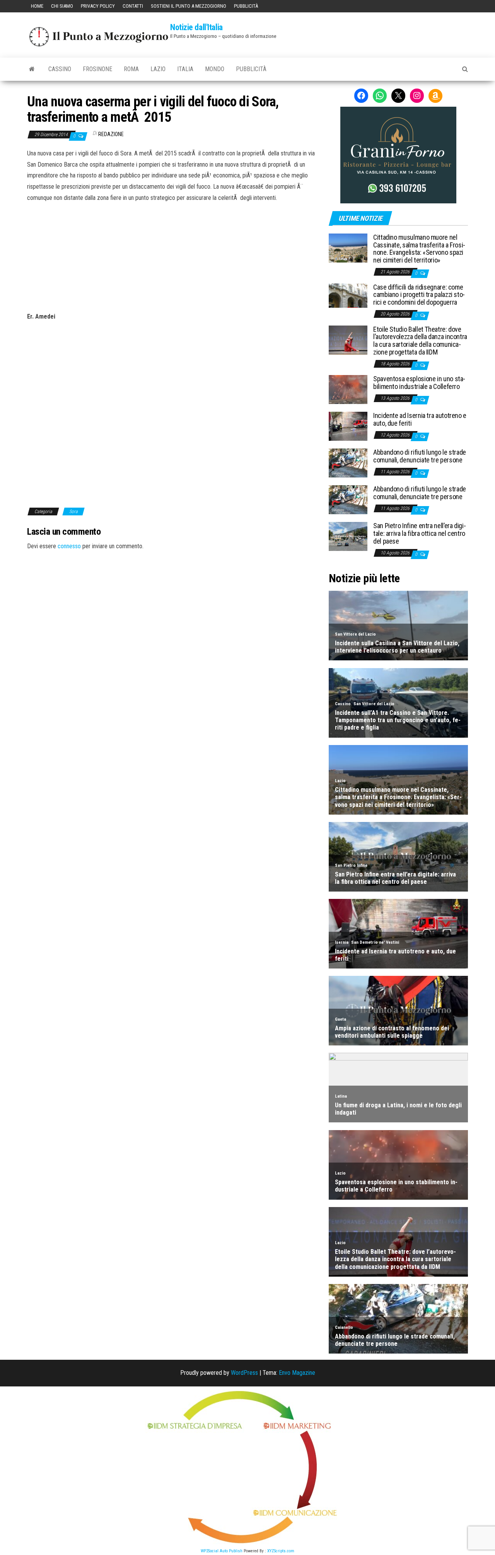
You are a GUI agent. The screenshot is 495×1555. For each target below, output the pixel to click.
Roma (131, 69)
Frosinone (97, 69)
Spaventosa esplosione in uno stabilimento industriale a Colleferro (419, 382)
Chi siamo (62, 6)
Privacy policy (98, 6)
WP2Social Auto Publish (221, 1550)
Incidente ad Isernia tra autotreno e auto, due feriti (419, 419)
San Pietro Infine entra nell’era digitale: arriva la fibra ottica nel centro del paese (419, 533)
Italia (185, 69)
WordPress (244, 1372)
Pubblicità (246, 6)
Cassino (59, 69)
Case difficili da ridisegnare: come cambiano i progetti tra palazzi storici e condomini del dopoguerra (419, 295)
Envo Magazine (297, 1372)
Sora (73, 511)
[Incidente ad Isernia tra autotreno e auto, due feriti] (348, 426)
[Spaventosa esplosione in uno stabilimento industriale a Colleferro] (348, 389)
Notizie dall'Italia (196, 27)
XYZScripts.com (280, 1550)
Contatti (133, 6)
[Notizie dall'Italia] (32, 69)
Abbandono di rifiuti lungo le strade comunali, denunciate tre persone (419, 456)
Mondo (214, 69)
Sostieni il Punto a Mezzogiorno (188, 6)
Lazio (158, 69)
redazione (111, 134)
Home (37, 6)
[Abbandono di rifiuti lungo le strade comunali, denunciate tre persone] (348, 462)
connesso (69, 546)
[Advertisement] (172, 256)
